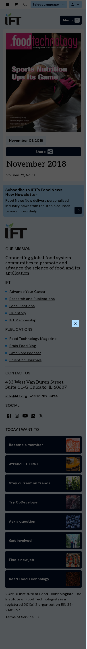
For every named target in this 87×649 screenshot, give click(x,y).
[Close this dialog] (75, 323)
